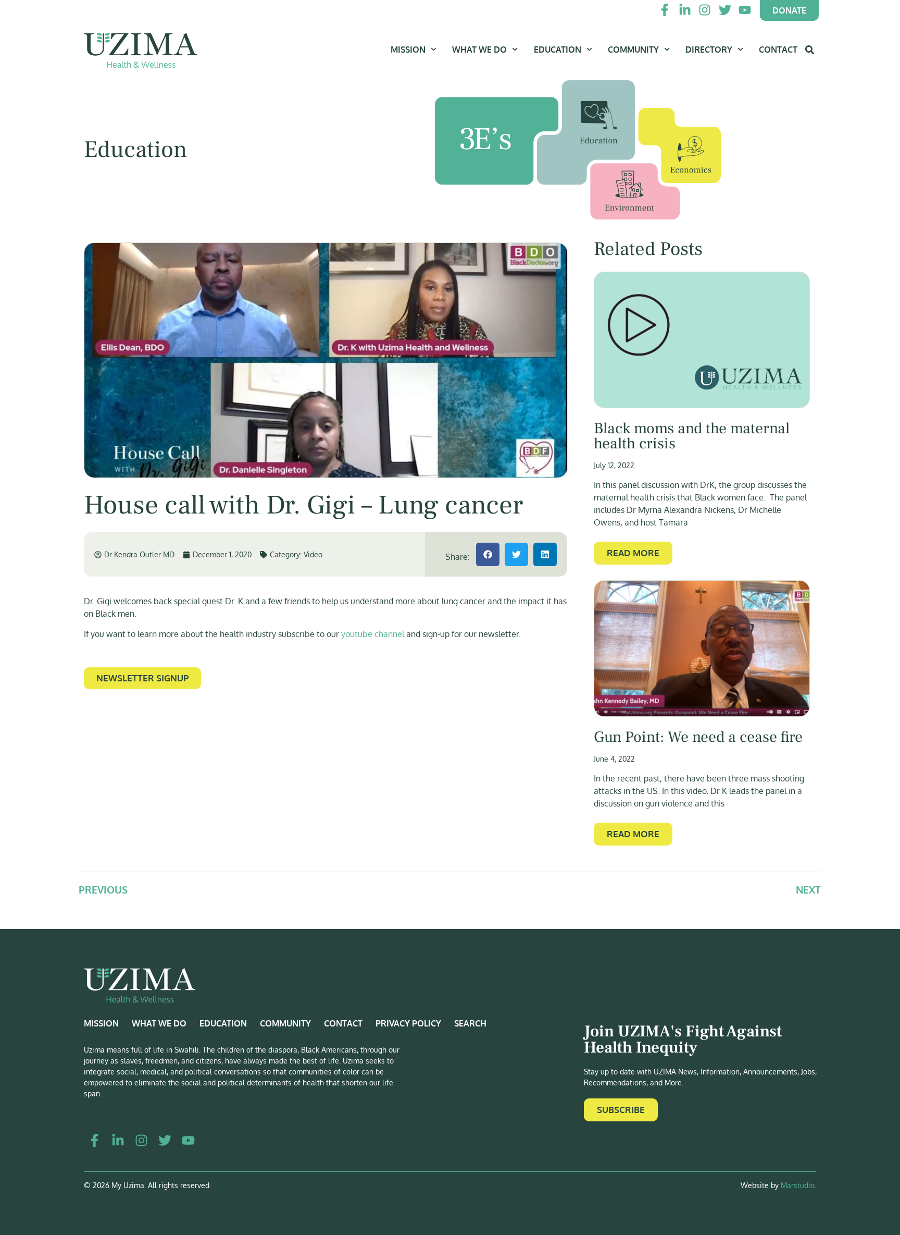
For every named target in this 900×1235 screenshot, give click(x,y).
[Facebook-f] (664, 10)
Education (557, 49)
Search (470, 1023)
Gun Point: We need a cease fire (698, 737)
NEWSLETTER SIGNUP (142, 677)
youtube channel (371, 634)
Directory (708, 49)
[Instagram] (705, 10)
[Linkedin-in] (685, 10)
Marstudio (798, 1185)
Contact (778, 49)
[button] (487, 554)
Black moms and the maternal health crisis (692, 436)
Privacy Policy (408, 1023)
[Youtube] (745, 10)
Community (633, 49)
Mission (408, 49)
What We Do (479, 49)
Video (313, 554)
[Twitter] (724, 10)
